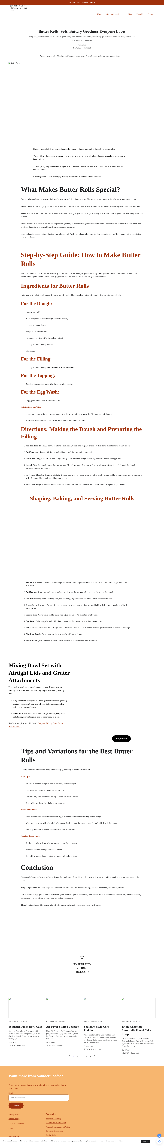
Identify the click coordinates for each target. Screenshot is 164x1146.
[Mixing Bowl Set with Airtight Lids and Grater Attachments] (117, 711)
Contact (151, 14)
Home (99, 14)
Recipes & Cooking (53, 1119)
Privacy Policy (14, 1114)
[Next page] (95, 1056)
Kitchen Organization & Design (58, 1127)
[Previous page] (69, 1056)
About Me (140, 14)
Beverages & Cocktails (54, 1131)
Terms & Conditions (16, 1123)
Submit (16, 1105)
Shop (130, 14)
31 (90, 1056)
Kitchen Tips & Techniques (56, 1123)
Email (11, 1093)
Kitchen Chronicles (113, 14)
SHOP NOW (121, 739)
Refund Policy (14, 1119)
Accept (145, 1141)
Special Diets (51, 1135)
